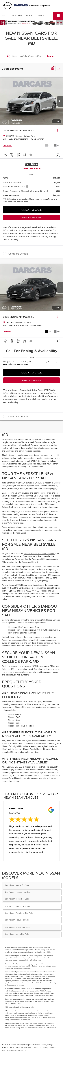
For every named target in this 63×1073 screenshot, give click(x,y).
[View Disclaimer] (31, 155)
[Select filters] (52, 69)
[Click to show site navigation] (58, 16)
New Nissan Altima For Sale (16, 885)
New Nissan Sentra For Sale (17, 928)
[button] (4, 16)
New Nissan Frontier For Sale (17, 892)
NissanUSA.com (20, 1050)
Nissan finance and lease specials (39, 553)
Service (42, 15)
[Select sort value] (58, 68)
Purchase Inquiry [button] (31, 217)
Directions (16, 15)
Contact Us (37, 1047)
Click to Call (31, 372)
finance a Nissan (13, 672)
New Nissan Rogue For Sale (16, 920)
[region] (31, 190)
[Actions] (57, 130)
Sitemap (10, 1050)
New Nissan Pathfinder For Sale (18, 913)
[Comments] (58, 155)
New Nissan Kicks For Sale (16, 899)
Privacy (45, 1047)
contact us (48, 643)
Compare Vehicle (18, 253)
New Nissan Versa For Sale (16, 934)
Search (50, 56)
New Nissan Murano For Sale (17, 906)
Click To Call (31, 209)
